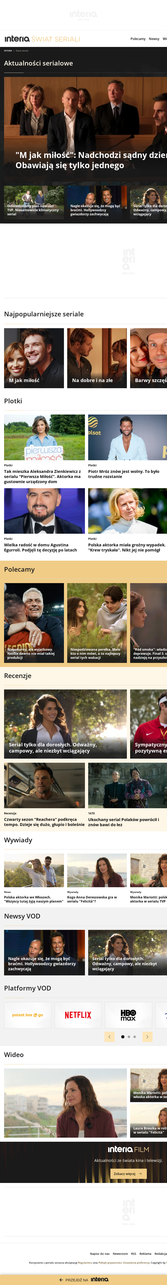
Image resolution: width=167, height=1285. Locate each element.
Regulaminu (85, 1262)
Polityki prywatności (110, 1262)
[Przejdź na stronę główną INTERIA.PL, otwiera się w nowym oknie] (17, 39)
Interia (8, 50)
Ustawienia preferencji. (136, 1262)
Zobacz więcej (124, 1174)
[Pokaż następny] (147, 1037)
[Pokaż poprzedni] (109, 1037)
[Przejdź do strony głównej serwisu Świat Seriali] (56, 39)
